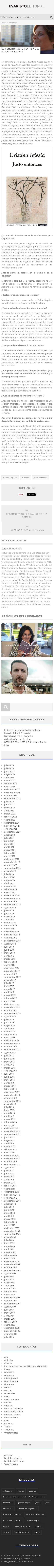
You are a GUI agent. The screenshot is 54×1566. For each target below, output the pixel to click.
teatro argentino (21, 1532)
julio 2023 (9, 768)
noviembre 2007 (12, 1297)
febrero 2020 (10, 889)
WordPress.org (11, 1464)
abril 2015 (9, 1064)
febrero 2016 (10, 1034)
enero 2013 (9, 1125)
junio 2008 (9, 1279)
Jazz (47, 1502)
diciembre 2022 (11, 789)
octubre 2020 (10, 865)
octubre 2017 (10, 974)
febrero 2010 (10, 1222)
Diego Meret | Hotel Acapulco (28, 17)
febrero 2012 (10, 1149)
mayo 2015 (9, 1061)
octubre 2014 (10, 1070)
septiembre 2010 (12, 1200)
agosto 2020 (10, 871)
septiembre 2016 (12, 1013)
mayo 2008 (9, 1282)
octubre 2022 (10, 795)
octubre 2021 (10, 828)
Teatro (7, 1426)
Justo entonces (40, 477)
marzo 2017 (10, 995)
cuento (21, 1491)
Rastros (8, 1402)
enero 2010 (9, 1225)
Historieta (9, 1375)
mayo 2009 (9, 1246)
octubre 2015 (10, 1046)
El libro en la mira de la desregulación (22, 730)
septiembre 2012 (12, 1134)
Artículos (8, 1360)
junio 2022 (9, 804)
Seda (6, 1420)
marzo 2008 (10, 1288)
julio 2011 (9, 1170)
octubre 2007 (10, 1300)
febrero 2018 (10, 962)
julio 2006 (9, 1337)
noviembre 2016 (12, 1007)
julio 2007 (9, 1309)
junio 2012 (9, 1137)
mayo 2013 (9, 1113)
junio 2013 (9, 1110)
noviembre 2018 (12, 934)
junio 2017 (9, 986)
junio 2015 (9, 1058)
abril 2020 (9, 883)
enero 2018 (9, 965)
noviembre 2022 (12, 792)
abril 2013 (9, 1116)
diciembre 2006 (11, 1327)
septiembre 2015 (12, 1049)
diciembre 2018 (11, 931)
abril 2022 (9, 810)
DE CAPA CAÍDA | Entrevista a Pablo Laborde (27, 686)
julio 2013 (9, 1107)
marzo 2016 (10, 1031)
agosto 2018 (10, 943)
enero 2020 (9, 892)
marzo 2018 (10, 958)
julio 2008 (9, 1276)
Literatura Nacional (35, 1514)
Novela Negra (33, 1520)
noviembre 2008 (12, 1264)
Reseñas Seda (11, 1417)
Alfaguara (8, 1491)
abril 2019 (9, 919)
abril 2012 (9, 1143)
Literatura (9, 1384)
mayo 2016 (9, 1025)
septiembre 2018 (12, 940)
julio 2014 (9, 1073)
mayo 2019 (9, 916)
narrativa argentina (12, 1520)
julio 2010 (9, 1207)
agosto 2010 (10, 1203)
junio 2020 (9, 877)
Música (7, 1390)
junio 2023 (9, 771)
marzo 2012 (10, 1146)
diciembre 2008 (11, 1261)
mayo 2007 (9, 1312)
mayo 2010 (9, 1213)
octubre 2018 (10, 937)
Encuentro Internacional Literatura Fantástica (26, 1366)
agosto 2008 (10, 1273)
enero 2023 (9, 786)
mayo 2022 (9, 807)
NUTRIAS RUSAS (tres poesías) (27, 530)
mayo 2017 (9, 989)
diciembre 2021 (11, 822)
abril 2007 (9, 1315)
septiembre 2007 (12, 1303)
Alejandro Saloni (19, 653)
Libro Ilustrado (11, 1381)
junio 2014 (9, 1076)
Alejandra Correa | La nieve (17, 739)
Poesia (7, 1396)
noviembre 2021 (12, 825)
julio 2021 (9, 838)
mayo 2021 (9, 844)
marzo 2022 (10, 813)
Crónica (8, 1363)
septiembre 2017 (12, 977)
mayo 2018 (9, 952)
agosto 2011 (10, 1167)
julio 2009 (9, 1240)
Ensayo (7, 1369)
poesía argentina (22, 1526)
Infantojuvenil (11, 1378)
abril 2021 (9, 847)
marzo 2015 (10, 1067)
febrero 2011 (10, 1185)
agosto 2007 (10, 1306)
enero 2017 (9, 1001)
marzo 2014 (10, 1086)
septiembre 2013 (12, 1101)
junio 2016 (9, 1022)
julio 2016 (9, 1019)
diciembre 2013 (11, 1092)
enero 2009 (9, 1258)
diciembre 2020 (11, 859)
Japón (38, 1502)
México (7, 1387)
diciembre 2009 (11, 1228)
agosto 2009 (10, 1237)
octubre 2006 (10, 1334)
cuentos (25, 477)
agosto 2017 (10, 980)
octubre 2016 (10, 1010)
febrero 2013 (10, 1122)
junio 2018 (9, 949)
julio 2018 (9, 946)
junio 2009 (9, 1243)
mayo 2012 (9, 1140)
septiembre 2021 (12, 831)
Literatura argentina (27, 1508)
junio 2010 (9, 1210)
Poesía (6, 1526)
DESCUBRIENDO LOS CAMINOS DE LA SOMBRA (26, 515)
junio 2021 (9, 841)
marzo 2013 (10, 1119)
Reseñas (8, 1405)
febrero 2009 (10, 1255)
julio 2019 (9, 910)
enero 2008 (9, 1294)
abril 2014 (9, 1082)
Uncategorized (11, 1432)
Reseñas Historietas (13, 1411)
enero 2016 (9, 1037)
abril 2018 (9, 955)
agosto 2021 (10, 834)
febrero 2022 (10, 816)
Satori (6, 1532)
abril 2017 (9, 992)
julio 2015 (9, 1055)
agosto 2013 (10, 1104)
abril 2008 (9, 1285)
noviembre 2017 (12, 971)
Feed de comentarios (14, 1461)
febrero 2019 (10, 925)
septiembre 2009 (12, 1234)
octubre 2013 (10, 1098)
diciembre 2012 (11, 1128)
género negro (24, 1502)
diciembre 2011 (11, 1155)
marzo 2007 (10, 1318)
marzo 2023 (10, 780)
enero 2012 (9, 1152)
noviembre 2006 (12, 1331)
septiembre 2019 (12, 904)
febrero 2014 (10, 1089)
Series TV (8, 1423)
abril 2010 (9, 1216)
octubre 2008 (10, 1267)
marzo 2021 (10, 850)
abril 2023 (9, 777)
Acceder (8, 1455)
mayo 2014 (9, 1079)
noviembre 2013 (12, 1095)
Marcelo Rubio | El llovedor (17, 733)
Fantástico (9, 1372)
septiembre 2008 (12, 1270)
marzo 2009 (10, 1252)
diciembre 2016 (11, 1004)
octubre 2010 (10, 1197)
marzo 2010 (10, 1219)
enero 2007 (9, 1324)
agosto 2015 (10, 1052)
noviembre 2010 (12, 1194)
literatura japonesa (12, 1514)
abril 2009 (9, 1249)
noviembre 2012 (12, 1131)
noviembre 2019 (12, 898)
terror (37, 1532)
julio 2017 (9, 983)
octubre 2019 (10, 901)
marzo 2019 (10, 922)
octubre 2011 (10, 1161)
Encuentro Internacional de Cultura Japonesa (24, 1497)
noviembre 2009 (12, 1231)
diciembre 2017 (11, 968)
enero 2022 (9, 819)
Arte (6, 1357)
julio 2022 (9, 801)
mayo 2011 (9, 1176)
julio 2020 (9, 874)
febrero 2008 (10, 1291)
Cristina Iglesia (10, 477)
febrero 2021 (10, 853)
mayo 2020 (9, 880)
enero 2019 (9, 928)
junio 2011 (9, 1173)
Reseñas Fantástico (13, 1408)
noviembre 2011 (12, 1158)
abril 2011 (9, 1179)
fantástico (8, 1502)
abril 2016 (9, 1028)
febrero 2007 (10, 1321)
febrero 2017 (10, 998)
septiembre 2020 (12, 868)
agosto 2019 (10, 907)
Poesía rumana (11, 1399)
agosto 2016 (10, 1016)
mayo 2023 (9, 774)
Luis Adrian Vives (19, 690)
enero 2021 (9, 856)
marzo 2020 (10, 886)
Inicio (3, 22)
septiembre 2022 (12, 798)
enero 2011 (9, 1188)
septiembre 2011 (12, 1164)
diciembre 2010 (11, 1191)
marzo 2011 (10, 1182)
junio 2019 (9, 913)
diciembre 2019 (11, 895)
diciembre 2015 (11, 1040)
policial (38, 1526)
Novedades (9, 1393)
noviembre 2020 (12, 862)
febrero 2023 (10, 783)
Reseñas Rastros (12, 1414)
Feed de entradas (12, 1458)
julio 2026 (9, 765)
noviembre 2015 (12, 1043)
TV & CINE (9, 1429)
